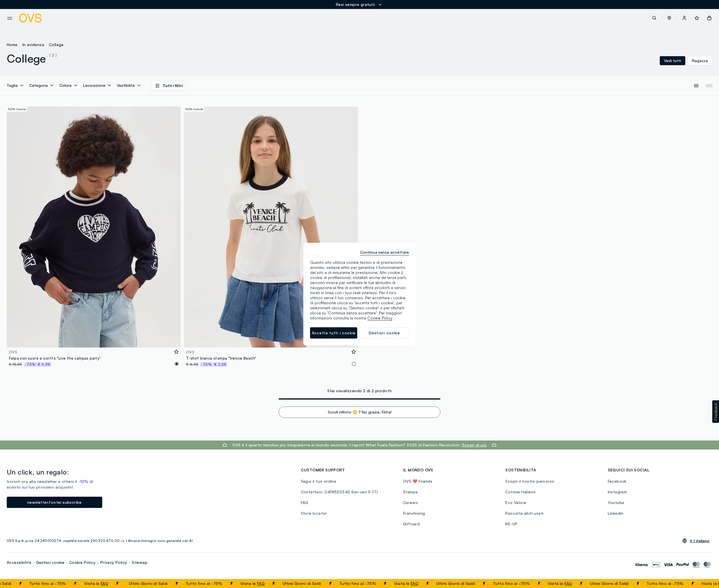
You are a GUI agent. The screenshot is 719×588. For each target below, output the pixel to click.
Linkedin (616, 513)
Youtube (616, 502)
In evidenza (33, 44)
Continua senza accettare (384, 252)
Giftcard (411, 523)
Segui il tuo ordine (318, 481)
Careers (410, 502)
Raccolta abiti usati (524, 513)
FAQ (94, 583)
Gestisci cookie (50, 562)
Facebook (617, 481)
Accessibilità (19, 562)
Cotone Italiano (520, 491)
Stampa (410, 491)
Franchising (414, 513)
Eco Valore (515, 502)
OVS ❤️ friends (417, 481)
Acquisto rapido (94, 339)
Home (12, 44)
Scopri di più (474, 444)
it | (699, 541)
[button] (669, 18)
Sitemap (139, 562)
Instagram (617, 491)
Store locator (314, 513)
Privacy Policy (113, 562)
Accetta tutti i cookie (334, 332)
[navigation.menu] (10, 18)
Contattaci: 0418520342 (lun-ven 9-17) (339, 491)
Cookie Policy (82, 562)
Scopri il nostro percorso (529, 481)
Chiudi (704, 583)
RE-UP (511, 523)
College (56, 44)
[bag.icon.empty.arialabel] (709, 18)
